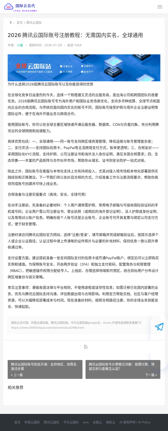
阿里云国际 (32, 422)
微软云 (110, 422)
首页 (20, 22)
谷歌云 (97, 422)
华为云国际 (71, 422)
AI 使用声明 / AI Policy (134, 422)
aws (86, 422)
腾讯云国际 (34, 22)
